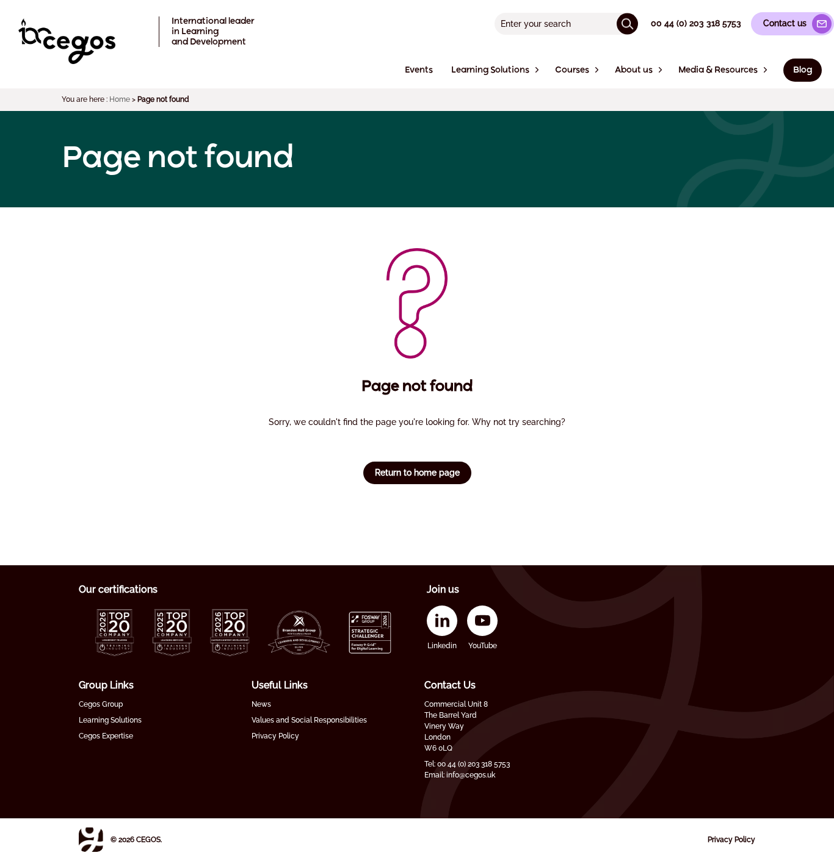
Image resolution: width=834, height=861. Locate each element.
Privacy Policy (275, 736)
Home (119, 99)
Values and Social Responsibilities (309, 720)
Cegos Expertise (106, 736)
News (261, 704)
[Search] (627, 23)
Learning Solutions (110, 720)
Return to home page (417, 472)
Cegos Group (101, 704)
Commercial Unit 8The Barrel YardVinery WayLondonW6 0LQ (456, 726)
